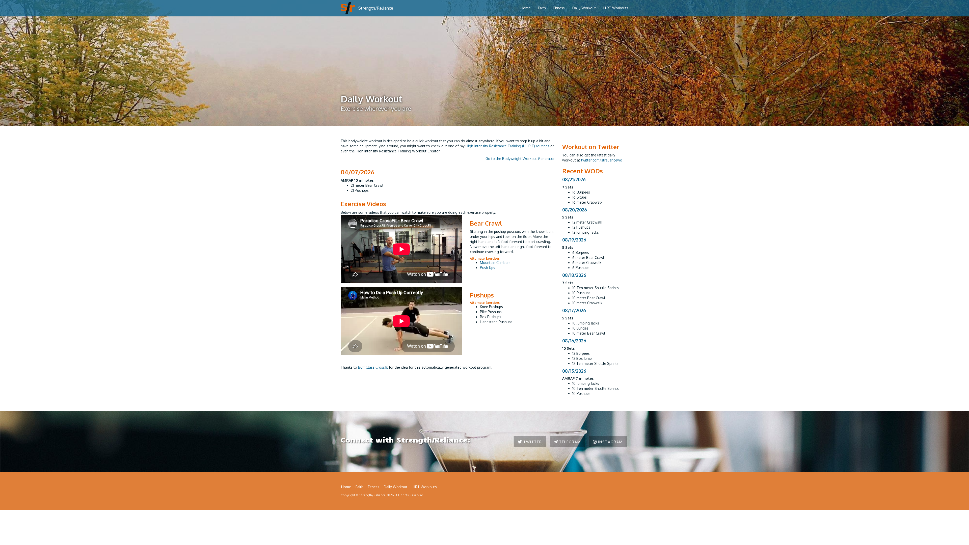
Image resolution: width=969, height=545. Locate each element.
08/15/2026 (574, 371)
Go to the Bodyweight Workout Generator (520, 158)
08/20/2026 (574, 209)
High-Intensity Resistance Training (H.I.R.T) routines (507, 146)
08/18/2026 (574, 275)
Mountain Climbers (495, 262)
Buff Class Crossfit (373, 367)
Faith (542, 8)
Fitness (559, 8)
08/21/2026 (574, 179)
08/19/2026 (574, 239)
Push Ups (487, 267)
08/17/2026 (574, 310)
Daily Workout (584, 8)
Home (525, 8)
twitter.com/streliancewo (601, 160)
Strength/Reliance (375, 8)
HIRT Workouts (615, 8)
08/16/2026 (574, 340)
